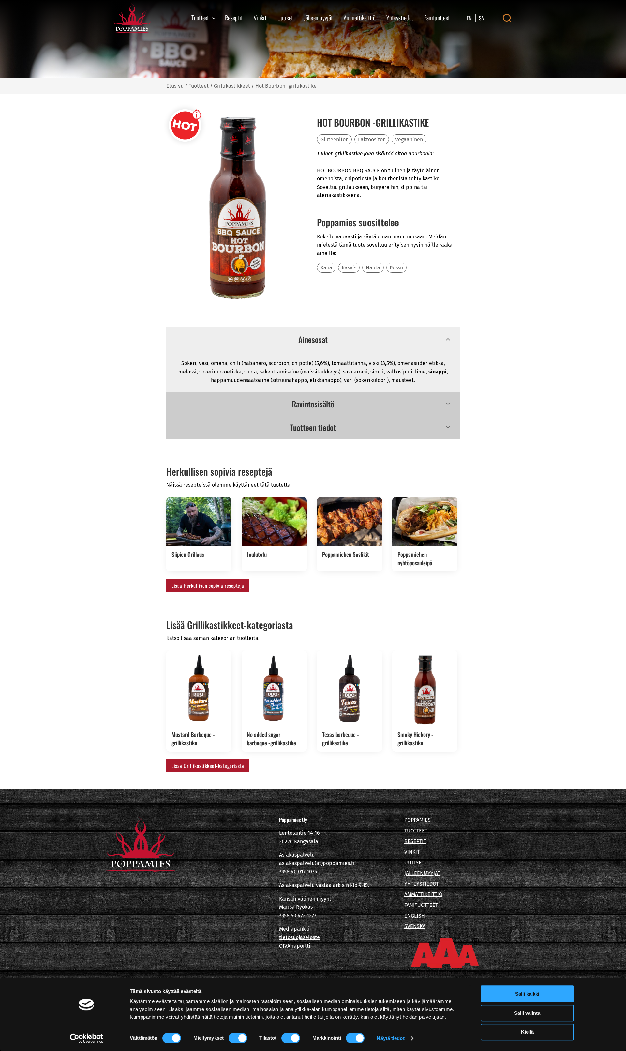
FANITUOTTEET (421, 905)
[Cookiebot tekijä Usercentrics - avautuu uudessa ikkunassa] (86, 1038)
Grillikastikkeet (232, 86)
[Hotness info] (185, 125)
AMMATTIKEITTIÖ (423, 894)
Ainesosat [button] (313, 339)
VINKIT (412, 852)
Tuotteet (199, 86)
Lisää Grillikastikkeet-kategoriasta (207, 765)
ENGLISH (414, 916)
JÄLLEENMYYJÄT (422, 873)
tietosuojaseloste (299, 937)
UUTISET (414, 863)
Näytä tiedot (390, 1038)
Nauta (373, 268)
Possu (396, 268)
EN (469, 18)
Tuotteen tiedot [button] (313, 427)
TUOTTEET (415, 831)
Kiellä (527, 1032)
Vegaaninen (409, 139)
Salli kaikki (527, 994)
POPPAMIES (417, 820)
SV (481, 18)
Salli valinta (527, 1013)
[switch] (238, 1038)
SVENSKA (414, 926)
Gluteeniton (334, 139)
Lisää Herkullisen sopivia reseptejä (207, 585)
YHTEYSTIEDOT (421, 884)
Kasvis (349, 268)
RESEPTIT (415, 841)
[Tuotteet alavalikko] (214, 18)
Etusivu (175, 86)
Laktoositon (372, 139)
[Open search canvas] (507, 18)
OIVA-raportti (294, 946)
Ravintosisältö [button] (313, 404)
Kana (326, 268)
